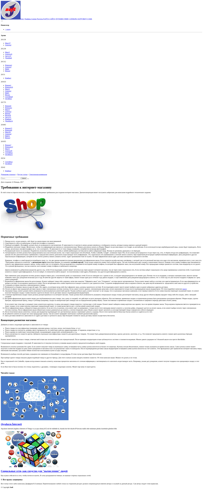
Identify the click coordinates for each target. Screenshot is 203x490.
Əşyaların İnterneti (11, 424)
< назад (7, 29)
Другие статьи (22, 174)
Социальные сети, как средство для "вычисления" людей (34, 471)
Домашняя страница (8, 174)
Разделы (40, 19)
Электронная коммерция (38, 174)
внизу (185, 289)
